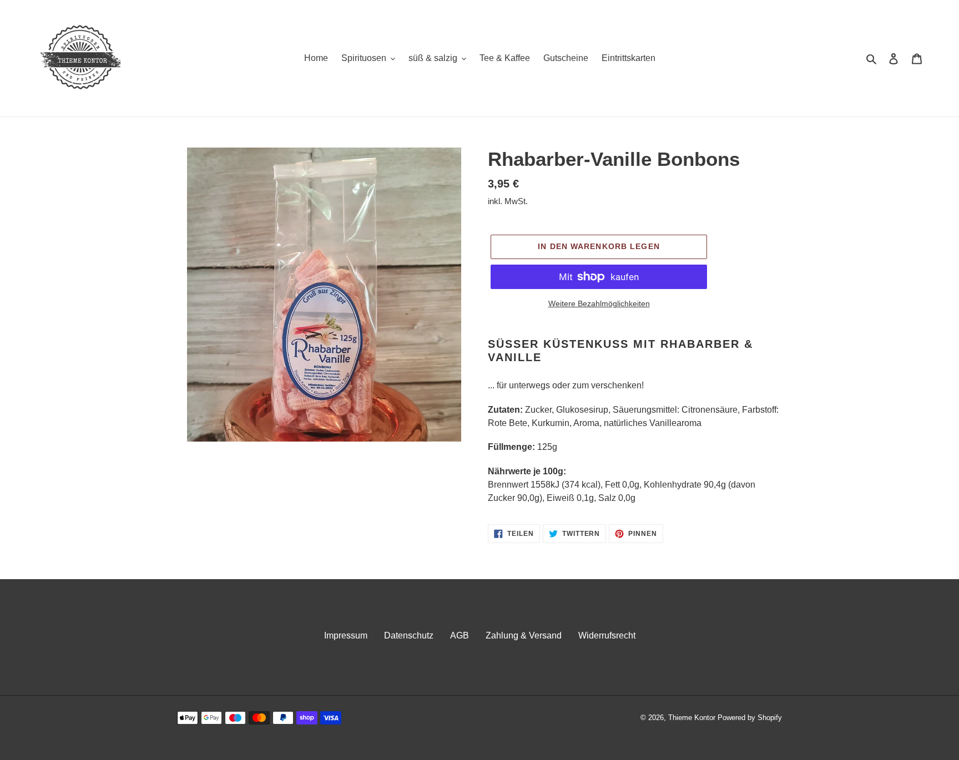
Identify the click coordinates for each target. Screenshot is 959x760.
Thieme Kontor (691, 717)
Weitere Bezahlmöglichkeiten (599, 303)
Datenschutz (408, 635)
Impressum (345, 635)
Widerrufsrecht (606, 635)
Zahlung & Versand (524, 635)
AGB (459, 635)
